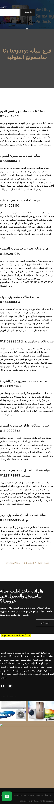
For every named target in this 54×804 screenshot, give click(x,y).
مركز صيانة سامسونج (17, 21)
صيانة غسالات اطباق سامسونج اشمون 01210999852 (24, 428)
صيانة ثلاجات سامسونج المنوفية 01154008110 (20, 202)
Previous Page (10, 563)
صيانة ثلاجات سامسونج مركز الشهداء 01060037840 (23, 383)
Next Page (45, 563)
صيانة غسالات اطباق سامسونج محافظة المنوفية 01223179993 (25, 472)
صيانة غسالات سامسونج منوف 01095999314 (19, 299)
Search (3, 7)
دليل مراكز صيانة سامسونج (41, 795)
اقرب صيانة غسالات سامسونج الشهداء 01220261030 (24, 251)
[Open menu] (27, 29)
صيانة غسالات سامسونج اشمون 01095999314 (20, 158)
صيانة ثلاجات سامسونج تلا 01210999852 (27, 341)
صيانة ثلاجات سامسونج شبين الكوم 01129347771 (22, 113)
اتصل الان (45, 622)
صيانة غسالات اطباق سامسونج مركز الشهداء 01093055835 (23, 517)
